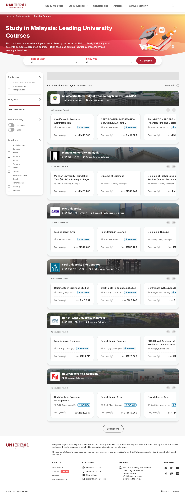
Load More (113, 428)
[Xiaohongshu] (177, 473)
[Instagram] (171, 468)
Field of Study (38, 59)
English (166, 491)
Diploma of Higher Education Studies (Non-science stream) (165, 178)
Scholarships (100, 5)
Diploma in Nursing (158, 231)
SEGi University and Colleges (81, 264)
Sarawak (17, 156)
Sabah (15, 179)
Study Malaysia (54, 5)
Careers (55, 471)
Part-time (21, 125)
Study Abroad (77, 5)
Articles (118, 5)
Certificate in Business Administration (67, 121)
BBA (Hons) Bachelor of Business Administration (161, 343)
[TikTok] (166, 473)
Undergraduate (19, 86)
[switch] (11, 125)
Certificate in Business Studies (71, 287)
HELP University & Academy (80, 373)
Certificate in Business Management (67, 399)
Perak (15, 168)
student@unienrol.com (96, 479)
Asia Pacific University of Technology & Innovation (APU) (99, 96)
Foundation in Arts (64, 231)
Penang (16, 164)
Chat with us (91, 475)
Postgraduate (19, 90)
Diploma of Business (112, 176)
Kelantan (17, 190)
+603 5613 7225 (93, 467)
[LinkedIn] (171, 473)
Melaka (16, 171)
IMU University (71, 208)
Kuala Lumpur (19, 145)
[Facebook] (166, 468)
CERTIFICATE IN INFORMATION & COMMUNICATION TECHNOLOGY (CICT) (118, 121)
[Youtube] (177, 468)
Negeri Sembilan (20, 175)
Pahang (16, 186)
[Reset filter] (39, 77)
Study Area (91, 59)
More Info (170, 85)
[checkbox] (9, 82)
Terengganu (18, 183)
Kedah (15, 160)
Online (20, 130)
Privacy (176, 491)
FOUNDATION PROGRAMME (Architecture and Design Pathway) (163, 121)
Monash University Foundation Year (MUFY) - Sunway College (71, 178)
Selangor (17, 149)
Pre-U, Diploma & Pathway (25, 82)
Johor (15, 152)
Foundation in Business (67, 341)
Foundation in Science (113, 231)
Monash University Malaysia (80, 152)
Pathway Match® (138, 5)
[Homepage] (16, 5)
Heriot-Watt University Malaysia (83, 317)
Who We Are (57, 467)
